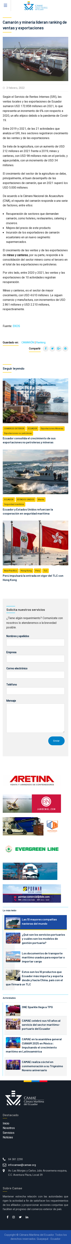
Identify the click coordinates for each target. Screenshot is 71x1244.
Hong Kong (26, 570)
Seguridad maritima (14, 504)
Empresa (11, 652)
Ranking (41, 342)
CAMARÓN (27, 342)
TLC (45, 570)
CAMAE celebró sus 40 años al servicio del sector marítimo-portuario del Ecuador (41, 1024)
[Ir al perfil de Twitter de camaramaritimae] (20, 1217)
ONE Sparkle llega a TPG (37, 1007)
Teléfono (11, 685)
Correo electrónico (16, 668)
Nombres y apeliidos (17, 636)
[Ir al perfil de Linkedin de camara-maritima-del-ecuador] (27, 1217)
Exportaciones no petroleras (18, 433)
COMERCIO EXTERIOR (14, 428)
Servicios (8, 1133)
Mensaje (11, 701)
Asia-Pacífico (10, 570)
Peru (37, 570)
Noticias (8, 1137)
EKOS (16, 326)
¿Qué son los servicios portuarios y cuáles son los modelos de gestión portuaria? (43, 938)
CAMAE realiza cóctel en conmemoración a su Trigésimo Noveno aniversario (42, 1066)
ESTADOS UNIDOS (25, 499)
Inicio (6, 1123)
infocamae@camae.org (22, 1165)
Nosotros (9, 1128)
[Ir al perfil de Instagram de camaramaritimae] (13, 1217)
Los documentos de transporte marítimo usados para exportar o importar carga (43, 957)
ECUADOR (32, 428)
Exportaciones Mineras (52, 428)
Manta (41, 499)
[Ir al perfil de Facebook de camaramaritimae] (7, 1217)
